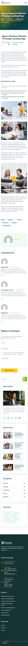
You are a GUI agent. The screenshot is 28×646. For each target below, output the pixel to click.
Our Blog (10, 19)
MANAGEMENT (8, 518)
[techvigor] (5, 3)
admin (8, 42)
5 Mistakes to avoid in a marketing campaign (18, 456)
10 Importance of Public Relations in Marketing (19, 466)
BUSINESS (16, 512)
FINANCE (6, 515)
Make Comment (9, 370)
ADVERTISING (7, 512)
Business (14, 483)
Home (2, 19)
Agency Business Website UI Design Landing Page (14, 37)
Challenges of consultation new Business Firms (19, 434)
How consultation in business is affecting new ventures (19, 445)
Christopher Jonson (7, 290)
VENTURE (12, 521)
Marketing (14, 496)
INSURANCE (14, 515)
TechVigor (7, 641)
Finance (14, 493)
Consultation (19, 19)
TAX (5, 521)
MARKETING (16, 518)
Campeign (14, 486)
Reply (2, 275)
